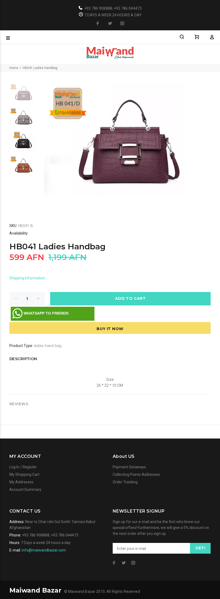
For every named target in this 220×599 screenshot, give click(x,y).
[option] (23, 95)
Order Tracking (125, 482)
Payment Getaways (129, 467)
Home (13, 68)
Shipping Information (27, 278)
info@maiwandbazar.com (44, 550)
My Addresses (21, 482)
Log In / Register (23, 467)
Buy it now (110, 328)
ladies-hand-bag (47, 346)
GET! (200, 548)
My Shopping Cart (24, 474)
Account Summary (25, 489)
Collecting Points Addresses (136, 474)
